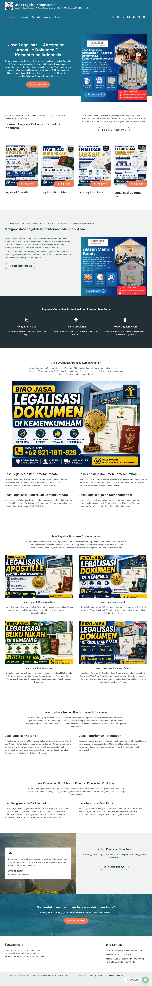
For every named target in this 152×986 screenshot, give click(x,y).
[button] (27, 184)
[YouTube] (134, 17)
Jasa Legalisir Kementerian (35, 5)
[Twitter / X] (123, 17)
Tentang (24, 16)
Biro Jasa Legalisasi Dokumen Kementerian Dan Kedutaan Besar (45, 976)
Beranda (13, 16)
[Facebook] (118, 17)
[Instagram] (113, 17)
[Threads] (128, 17)
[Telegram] (144, 17)
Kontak (58, 16)
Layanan (47, 16)
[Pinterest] (139, 17)
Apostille (36, 16)
